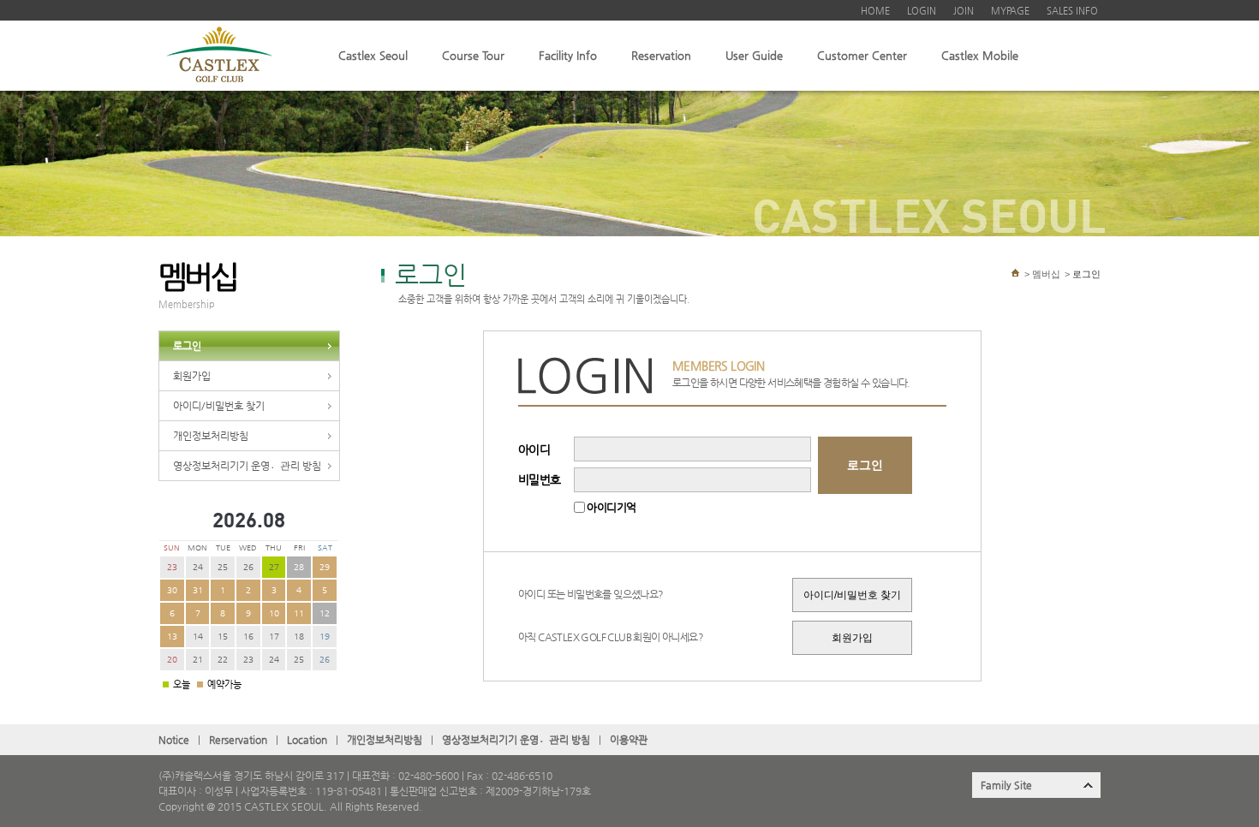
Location (307, 740)
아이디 (534, 449)
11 (299, 613)
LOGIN (921, 10)
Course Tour (473, 55)
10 (274, 613)
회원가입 (192, 376)
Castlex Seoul (373, 55)
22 (223, 659)
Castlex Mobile (979, 55)
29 (324, 567)
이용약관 (628, 740)
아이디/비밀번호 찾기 (219, 406)
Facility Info (568, 55)
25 (223, 567)
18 (299, 636)
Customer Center (862, 55)
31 (198, 590)
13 (172, 636)
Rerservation (238, 740)
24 (198, 567)
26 (248, 567)
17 (274, 636)
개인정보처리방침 (210, 436)
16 (248, 636)
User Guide (754, 55)
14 (198, 636)
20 (172, 659)
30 (172, 590)
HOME (875, 10)
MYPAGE (1010, 10)
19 (324, 636)
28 (299, 567)
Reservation (661, 55)
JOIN (963, 10)
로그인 (187, 346)
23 (172, 567)
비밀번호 (539, 479)
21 (198, 659)
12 (324, 613)
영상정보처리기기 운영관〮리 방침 (247, 466)
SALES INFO (1072, 10)
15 (223, 636)
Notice (173, 740)
